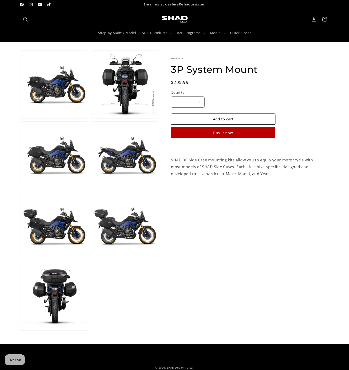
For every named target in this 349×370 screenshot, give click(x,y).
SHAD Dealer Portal (180, 367)
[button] (25, 19)
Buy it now (223, 132)
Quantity (177, 92)
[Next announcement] (234, 4)
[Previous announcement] (114, 4)
